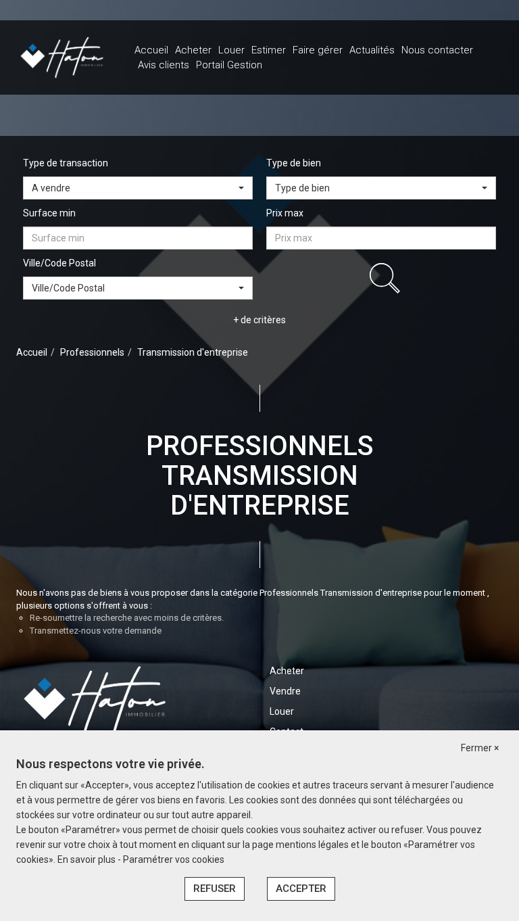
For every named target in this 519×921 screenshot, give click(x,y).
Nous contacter (437, 50)
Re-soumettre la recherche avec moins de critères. (127, 618)
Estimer (268, 50)
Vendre (285, 691)
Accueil (151, 50)
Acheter (193, 50)
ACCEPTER (301, 888)
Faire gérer (318, 50)
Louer (231, 50)
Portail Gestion (229, 65)
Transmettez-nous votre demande (96, 630)
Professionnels (92, 352)
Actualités (372, 50)
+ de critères (259, 319)
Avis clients (163, 65)
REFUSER (214, 888)
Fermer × (480, 747)
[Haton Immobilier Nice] (61, 56)
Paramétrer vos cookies (173, 859)
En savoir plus (87, 859)
